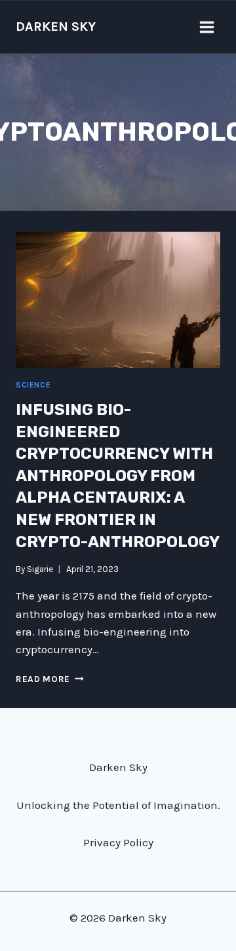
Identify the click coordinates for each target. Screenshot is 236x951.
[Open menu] (206, 27)
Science (33, 384)
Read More (50, 679)
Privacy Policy (118, 842)
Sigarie (40, 569)
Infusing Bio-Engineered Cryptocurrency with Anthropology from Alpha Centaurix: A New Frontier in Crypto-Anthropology (118, 476)
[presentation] (118, 300)
